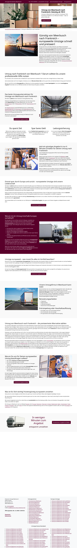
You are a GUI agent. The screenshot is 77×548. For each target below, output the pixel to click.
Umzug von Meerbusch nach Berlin (14, 529)
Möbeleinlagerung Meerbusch (36, 509)
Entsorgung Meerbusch (34, 514)
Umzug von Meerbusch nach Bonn (14, 530)
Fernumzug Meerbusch (34, 504)
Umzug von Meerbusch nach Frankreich (61, 514)
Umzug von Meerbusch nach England (60, 508)
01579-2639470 (10, 506)
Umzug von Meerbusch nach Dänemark (61, 517)
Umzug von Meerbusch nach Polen (60, 504)
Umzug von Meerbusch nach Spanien (60, 520)
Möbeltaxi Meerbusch (34, 517)
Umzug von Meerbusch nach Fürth (59, 536)
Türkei (68, 404)
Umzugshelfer (50, 340)
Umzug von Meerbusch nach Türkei (60, 506)
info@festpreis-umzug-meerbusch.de (16, 507)
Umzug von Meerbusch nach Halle (36, 534)
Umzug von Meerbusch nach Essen (14, 532)
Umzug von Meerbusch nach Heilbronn (61, 539)
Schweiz (49, 404)
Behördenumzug (28, 109)
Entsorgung (18, 109)
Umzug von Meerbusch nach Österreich (61, 515)
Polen (20, 405)
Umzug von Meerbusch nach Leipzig (14, 533)
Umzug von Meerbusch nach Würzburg (61, 537)
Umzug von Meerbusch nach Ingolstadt (61, 532)
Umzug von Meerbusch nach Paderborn (61, 530)
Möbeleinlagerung (9, 109)
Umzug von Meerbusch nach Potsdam (14, 539)
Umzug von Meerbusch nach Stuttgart (14, 540)
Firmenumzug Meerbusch (35, 505)
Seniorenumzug (8, 110)
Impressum (7, 514)
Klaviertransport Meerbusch (35, 508)
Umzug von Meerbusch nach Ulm (59, 540)
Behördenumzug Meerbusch (35, 520)
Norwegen (67, 405)
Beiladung (63, 156)
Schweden (11, 405)
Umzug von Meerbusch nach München (15, 546)
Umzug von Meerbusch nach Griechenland (61, 509)
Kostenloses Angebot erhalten (21, 119)
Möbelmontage (24, 343)
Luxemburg (7, 407)
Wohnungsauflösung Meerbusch (36, 512)
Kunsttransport (8, 103)
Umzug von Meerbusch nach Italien (60, 511)
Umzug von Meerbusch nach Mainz (37, 542)
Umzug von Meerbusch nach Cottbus (14, 536)
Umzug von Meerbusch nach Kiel (36, 532)
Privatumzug (52, 158)
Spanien (28, 404)
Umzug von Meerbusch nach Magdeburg (38, 536)
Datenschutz (8, 516)
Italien (59, 404)
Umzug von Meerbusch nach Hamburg (15, 542)
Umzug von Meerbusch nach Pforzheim (61, 542)
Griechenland (64, 404)
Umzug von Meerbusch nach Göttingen (61, 546)
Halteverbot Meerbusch (34, 506)
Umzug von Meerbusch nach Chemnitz (37, 533)
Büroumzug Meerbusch (34, 502)
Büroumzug (19, 103)
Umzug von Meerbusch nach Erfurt (37, 545)
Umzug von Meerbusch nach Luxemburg (61, 501)
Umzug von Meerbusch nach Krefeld (37, 540)
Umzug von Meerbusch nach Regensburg (61, 529)
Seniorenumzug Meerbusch (35, 511)
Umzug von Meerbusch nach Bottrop (60, 545)
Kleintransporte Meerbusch (35, 515)
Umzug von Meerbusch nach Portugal (60, 518)
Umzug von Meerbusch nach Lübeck (37, 543)
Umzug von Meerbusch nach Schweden (61, 505)
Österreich (44, 404)
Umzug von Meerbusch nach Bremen (14, 534)
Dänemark (39, 404)
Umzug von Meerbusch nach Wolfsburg (61, 543)
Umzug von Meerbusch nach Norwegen (61, 502)
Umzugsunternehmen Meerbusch (13, 2)
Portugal (34, 404)
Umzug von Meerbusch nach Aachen (37, 530)
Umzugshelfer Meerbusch (35, 518)
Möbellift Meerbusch (33, 522)
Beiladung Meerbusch (34, 521)
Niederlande (54, 404)
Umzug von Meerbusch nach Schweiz (60, 521)
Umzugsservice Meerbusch (35, 501)
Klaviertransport (10, 107)
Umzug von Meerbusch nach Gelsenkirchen (39, 529)
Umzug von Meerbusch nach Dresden (14, 537)
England (7, 405)
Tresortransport (30, 103)
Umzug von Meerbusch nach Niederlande (61, 512)
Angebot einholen (46, 20)
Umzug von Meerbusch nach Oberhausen (38, 546)
